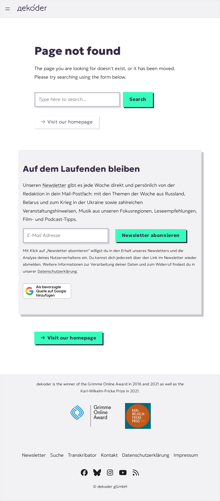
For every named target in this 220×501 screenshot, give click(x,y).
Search (137, 99)
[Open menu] (7, 9)
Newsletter (54, 185)
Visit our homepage (70, 122)
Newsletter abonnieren (151, 235)
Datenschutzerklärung (57, 271)
